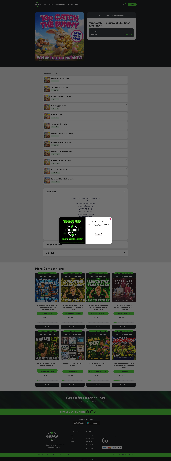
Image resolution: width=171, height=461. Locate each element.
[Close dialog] (110, 219)
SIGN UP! (99, 234)
